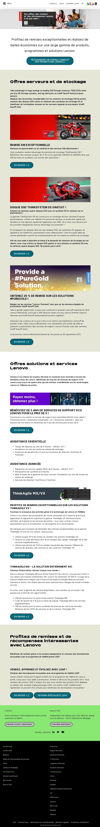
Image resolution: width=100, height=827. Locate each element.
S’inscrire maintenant (61, 724)
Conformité (7, 750)
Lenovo (53, 802)
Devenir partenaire (10, 776)
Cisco (52, 776)
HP (51, 793)
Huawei (53, 784)
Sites (5, 763)
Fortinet (53, 780)
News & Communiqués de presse (16, 759)
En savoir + (20, 165)
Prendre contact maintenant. (19, 724)
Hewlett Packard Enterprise (61, 789)
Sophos (53, 814)
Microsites (7, 780)
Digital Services (56, 750)
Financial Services (57, 755)
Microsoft (54, 806)
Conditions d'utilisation (80, 822)
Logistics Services (57, 763)
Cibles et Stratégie (10, 768)
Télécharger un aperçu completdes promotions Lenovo (49, 61)
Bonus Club (7, 784)
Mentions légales (62, 822)
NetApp (53, 810)
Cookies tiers (23, 822)
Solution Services (57, 768)
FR (83, 4)
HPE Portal (54, 797)
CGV (14, 822)
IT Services (54, 759)
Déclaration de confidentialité (42, 822)
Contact (53, 4)
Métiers (6, 755)
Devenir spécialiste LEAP (52, 695)
